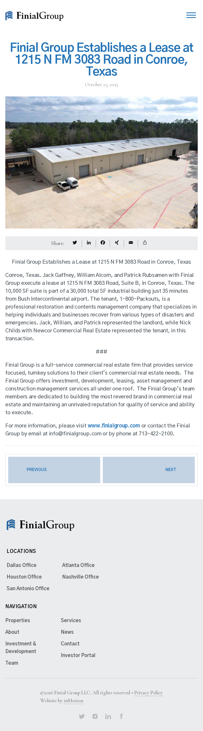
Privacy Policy (148, 693)
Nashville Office (80, 577)
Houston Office (24, 577)
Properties (17, 620)
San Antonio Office (28, 588)
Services (71, 620)
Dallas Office (21, 565)
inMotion (73, 700)
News (67, 632)
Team (11, 663)
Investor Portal (78, 655)
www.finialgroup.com (114, 426)
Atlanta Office (78, 565)
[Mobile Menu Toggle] (191, 14)
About (12, 632)
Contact (70, 644)
